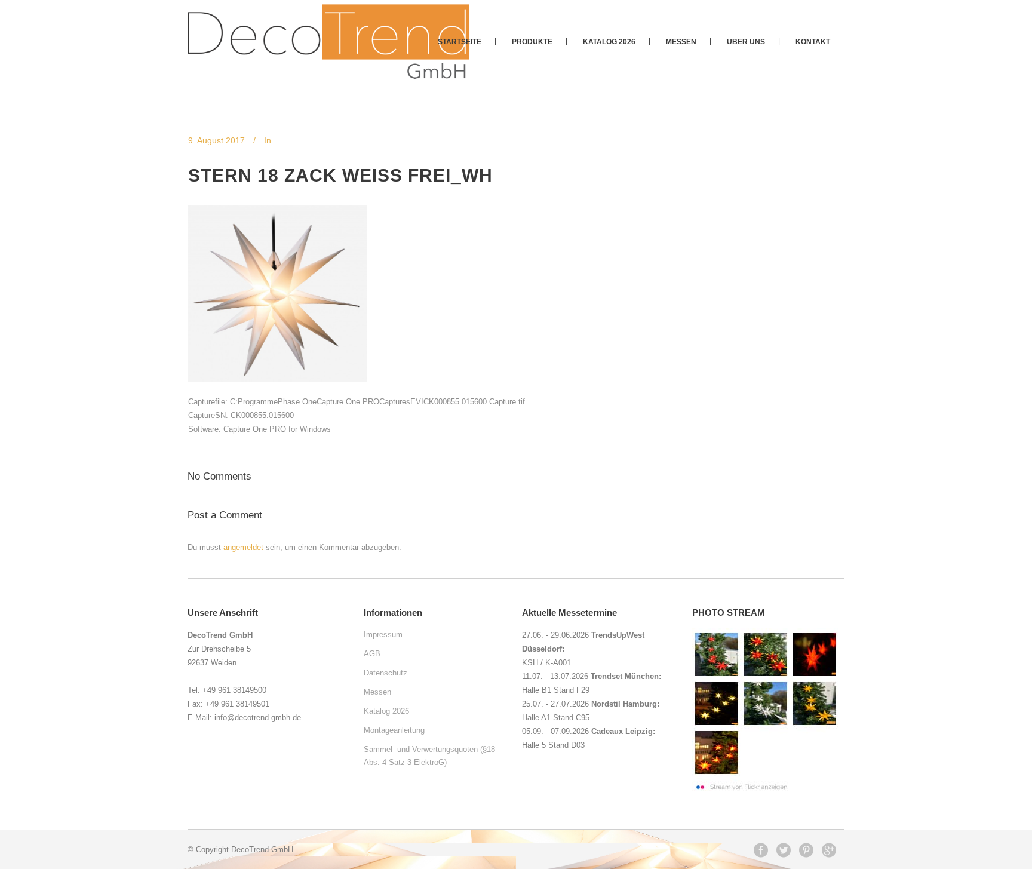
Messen (377, 691)
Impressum (383, 634)
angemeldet (243, 547)
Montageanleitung (394, 730)
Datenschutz (385, 672)
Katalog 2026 (386, 711)
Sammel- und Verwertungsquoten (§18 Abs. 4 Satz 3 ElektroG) (429, 756)
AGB (372, 653)
